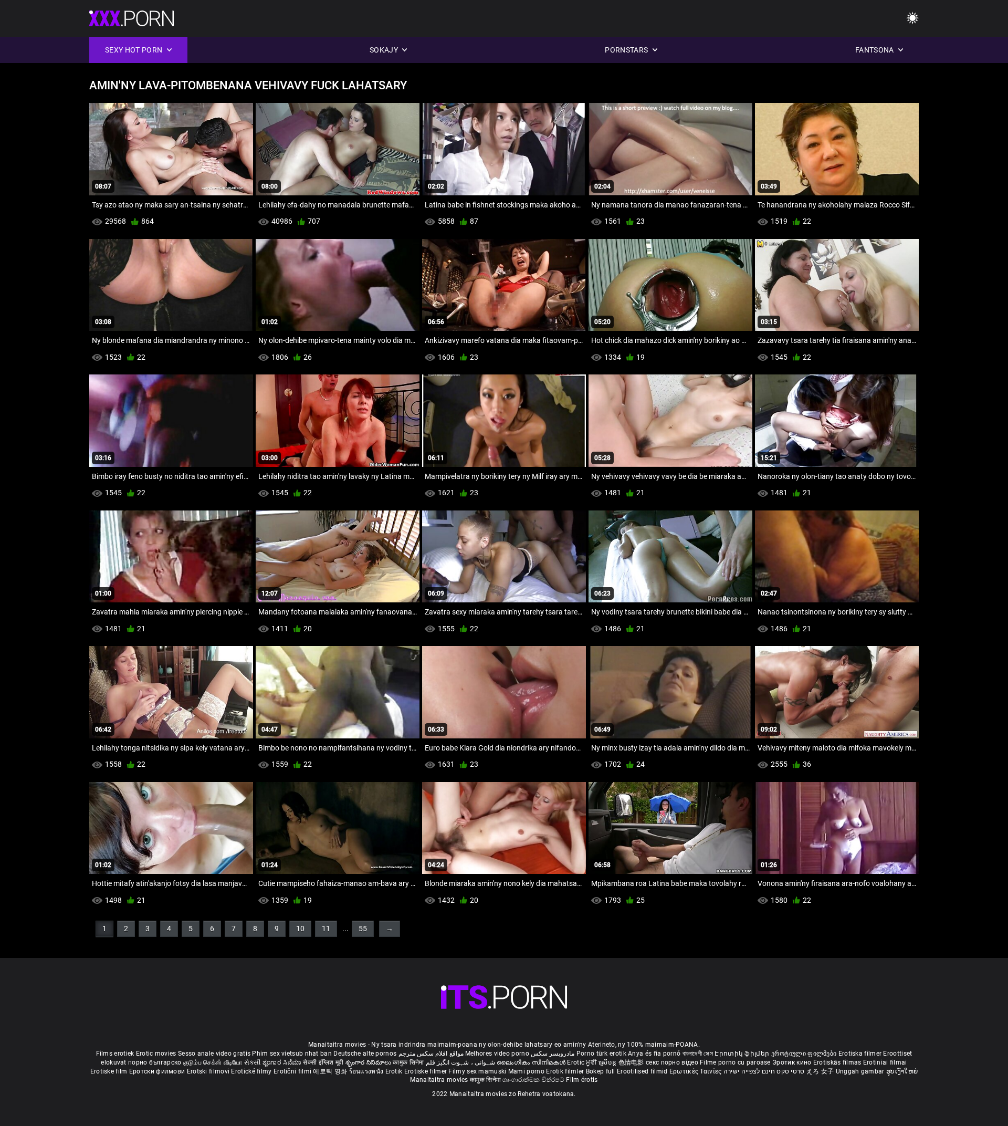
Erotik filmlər (566, 1071)
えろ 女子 (820, 1071)
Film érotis (581, 1079)
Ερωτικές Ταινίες (696, 1071)
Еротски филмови (158, 1071)
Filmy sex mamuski (477, 1071)
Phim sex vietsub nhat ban (292, 1053)
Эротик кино (792, 1062)
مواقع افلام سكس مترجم (431, 1053)
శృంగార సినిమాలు (369, 1062)
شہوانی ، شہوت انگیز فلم (461, 1062)
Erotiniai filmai (885, 1062)
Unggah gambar (861, 1071)
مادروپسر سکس (552, 1053)
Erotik (394, 1071)
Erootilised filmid (643, 1071)
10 (300, 928)
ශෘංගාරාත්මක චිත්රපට (534, 1079)
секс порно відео (672, 1062)
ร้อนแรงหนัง (367, 1071)
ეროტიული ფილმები (804, 1053)
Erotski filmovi (209, 1071)
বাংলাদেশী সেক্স (697, 1053)
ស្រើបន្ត (608, 1062)
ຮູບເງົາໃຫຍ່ (902, 1071)
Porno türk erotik (601, 1053)
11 (326, 928)
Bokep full (600, 1071)
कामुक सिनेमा (409, 1062)
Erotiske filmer (426, 1071)
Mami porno (526, 1071)
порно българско (155, 1062)
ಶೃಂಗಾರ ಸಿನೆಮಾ (282, 1062)
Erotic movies (157, 1053)
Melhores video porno (497, 1053)
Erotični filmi (293, 1071)
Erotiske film (109, 1071)
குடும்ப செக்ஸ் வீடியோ (213, 1062)
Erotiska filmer (861, 1053)
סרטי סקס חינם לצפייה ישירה (764, 1071)
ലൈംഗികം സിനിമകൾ (532, 1062)
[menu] (912, 18)
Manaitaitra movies (440, 1079)
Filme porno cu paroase (735, 1062)
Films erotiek (115, 1053)
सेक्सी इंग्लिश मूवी (323, 1062)
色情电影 (632, 1062)
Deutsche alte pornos (364, 1053)
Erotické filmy (252, 1071)
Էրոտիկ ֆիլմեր (743, 1053)
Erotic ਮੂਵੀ (582, 1062)
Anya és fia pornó (654, 1053)
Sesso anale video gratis (214, 1053)
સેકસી (252, 1062)
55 (363, 928)
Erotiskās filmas (838, 1062)
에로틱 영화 (331, 1071)
